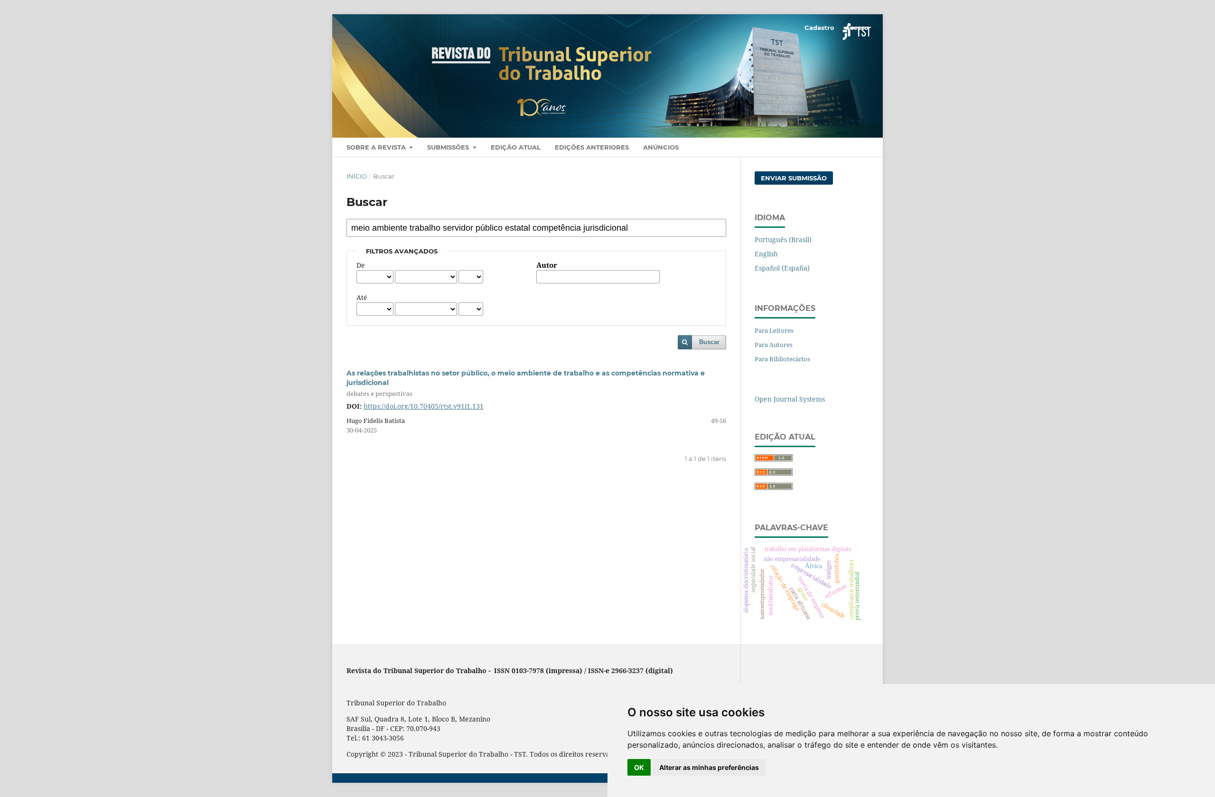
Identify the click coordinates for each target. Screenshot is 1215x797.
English (766, 253)
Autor (546, 265)
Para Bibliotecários (782, 359)
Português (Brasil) (783, 239)
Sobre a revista (377, 147)
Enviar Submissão (794, 178)
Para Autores (774, 344)
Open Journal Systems (790, 398)
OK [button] (639, 767)
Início (356, 176)
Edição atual (516, 147)
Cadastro (819, 27)
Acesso (857, 27)
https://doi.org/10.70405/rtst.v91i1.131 (424, 406)
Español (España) (782, 267)
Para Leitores (774, 330)
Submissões (449, 147)
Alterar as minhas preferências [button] (709, 767)
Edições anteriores (592, 147)
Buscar (709, 342)
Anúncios (661, 147)
